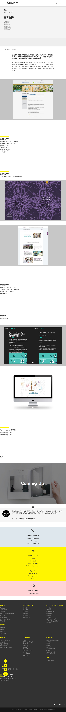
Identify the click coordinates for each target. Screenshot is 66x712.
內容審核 (48, 623)
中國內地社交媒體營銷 (52, 621)
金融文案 (25, 644)
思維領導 (2, 627)
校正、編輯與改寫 (28, 642)
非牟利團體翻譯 (50, 649)
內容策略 (2, 608)
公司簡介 (2, 612)
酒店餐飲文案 (26, 654)
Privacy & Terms (37, 710)
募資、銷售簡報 (4, 644)
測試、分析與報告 (51, 619)
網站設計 (25, 608)
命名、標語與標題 (5, 619)
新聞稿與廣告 (3, 646)
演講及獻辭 (3, 615)
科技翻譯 (48, 645)
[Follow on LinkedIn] (64, 704)
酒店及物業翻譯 (50, 652)
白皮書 (2, 629)
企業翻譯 (48, 647)
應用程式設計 (26, 615)
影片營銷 (25, 610)
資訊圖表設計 (26, 617)
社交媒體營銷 (50, 612)
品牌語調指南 (3, 617)
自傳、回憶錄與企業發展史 (7, 613)
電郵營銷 (25, 613)
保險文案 (25, 645)
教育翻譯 (48, 650)
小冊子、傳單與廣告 (5, 640)
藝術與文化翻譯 (50, 654)
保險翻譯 (48, 644)
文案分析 (2, 621)
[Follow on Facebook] (54, 705)
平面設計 (2, 642)
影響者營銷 (49, 613)
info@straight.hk (8, 674)
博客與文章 (3, 633)
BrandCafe (52, 710)
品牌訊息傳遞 (3, 610)
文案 (24, 640)
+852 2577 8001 (8, 676)
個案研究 (2, 631)
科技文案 (25, 647)
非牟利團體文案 (27, 650)
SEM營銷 (48, 610)
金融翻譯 (48, 642)
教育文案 (25, 652)
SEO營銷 (48, 608)
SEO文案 (25, 612)
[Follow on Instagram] (60, 705)
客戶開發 (48, 615)
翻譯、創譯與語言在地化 (53, 640)
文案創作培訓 (50, 660)
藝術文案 (25, 655)
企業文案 (25, 649)
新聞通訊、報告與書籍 (6, 648)
